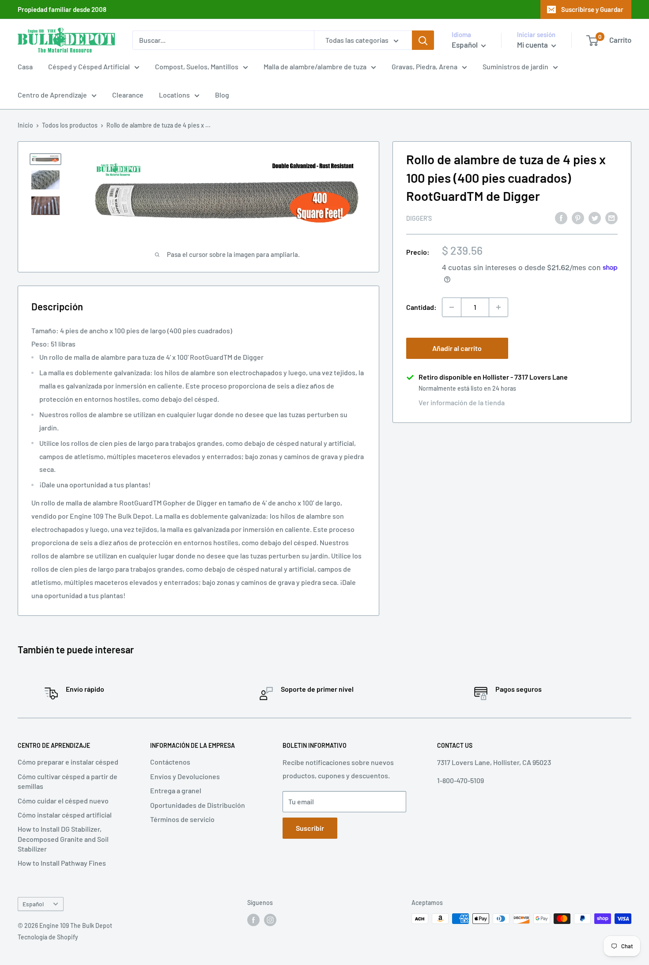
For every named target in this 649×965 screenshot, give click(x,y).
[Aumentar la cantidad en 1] (498, 307)
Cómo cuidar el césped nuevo (63, 800)
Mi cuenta (533, 44)
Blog (222, 94)
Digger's (419, 218)
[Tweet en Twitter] (595, 217)
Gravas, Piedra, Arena (424, 66)
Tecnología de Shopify (48, 937)
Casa (25, 66)
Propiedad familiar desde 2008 (62, 9)
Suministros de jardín (515, 66)
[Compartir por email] (611, 217)
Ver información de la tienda (462, 402)
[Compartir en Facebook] (561, 217)
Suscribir (310, 828)
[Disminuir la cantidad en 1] (451, 307)
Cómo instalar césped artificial (65, 814)
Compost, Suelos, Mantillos (196, 66)
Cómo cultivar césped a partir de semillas (67, 781)
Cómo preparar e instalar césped (68, 762)
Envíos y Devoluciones (185, 776)
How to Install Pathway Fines (62, 863)
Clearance (127, 94)
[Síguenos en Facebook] (253, 919)
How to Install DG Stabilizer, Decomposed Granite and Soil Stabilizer (63, 839)
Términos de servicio (182, 819)
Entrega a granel (175, 790)
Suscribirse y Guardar (592, 9)
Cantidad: (421, 307)
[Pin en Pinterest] (578, 217)
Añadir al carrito (457, 348)
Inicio (25, 125)
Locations (174, 94)
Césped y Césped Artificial (89, 66)
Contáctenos (170, 762)
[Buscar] (423, 40)
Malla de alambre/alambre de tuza (315, 66)
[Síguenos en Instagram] (270, 919)
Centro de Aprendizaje (52, 94)
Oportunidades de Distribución (197, 805)
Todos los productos (70, 125)
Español (33, 904)
